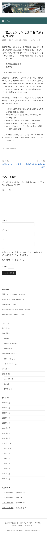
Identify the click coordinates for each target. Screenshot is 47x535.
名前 (5, 220)
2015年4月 (6, 479)
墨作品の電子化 (9, 343)
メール (5, 230)
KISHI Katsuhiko (20, 40)
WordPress (19, 530)
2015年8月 (6, 458)
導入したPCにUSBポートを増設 (13, 294)
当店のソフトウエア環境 (11, 164)
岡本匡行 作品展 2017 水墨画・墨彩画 (16, 309)
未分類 (4, 369)
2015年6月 (6, 469)
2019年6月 (6, 408)
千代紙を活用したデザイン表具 (13, 314)
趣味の (4, 374)
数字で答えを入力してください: (13, 260)
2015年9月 (6, 453)
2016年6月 (6, 433)
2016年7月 (6, 428)
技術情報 (13, 148)
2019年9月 (6, 403)
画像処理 (7, 348)
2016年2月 (6, 438)
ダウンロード (10, 364)
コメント (6, 190)
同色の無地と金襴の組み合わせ (13, 299)
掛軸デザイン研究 (8, 354)
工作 (5, 384)
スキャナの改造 (7, 492)
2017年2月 (6, 423)
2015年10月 (6, 448)
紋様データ (8, 359)
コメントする (35, 40)
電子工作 (7, 389)
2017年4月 (6, 418)
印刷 (7, 148)
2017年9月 (6, 413)
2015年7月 (6, 464)
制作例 (4, 328)
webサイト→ (29, 525)
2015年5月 (6, 474)
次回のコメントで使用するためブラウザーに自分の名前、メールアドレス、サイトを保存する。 (23, 253)
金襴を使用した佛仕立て (11, 304)
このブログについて (11, 523)
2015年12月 (6, 443)
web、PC (7, 379)
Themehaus (36, 530)
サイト (4, 240)
